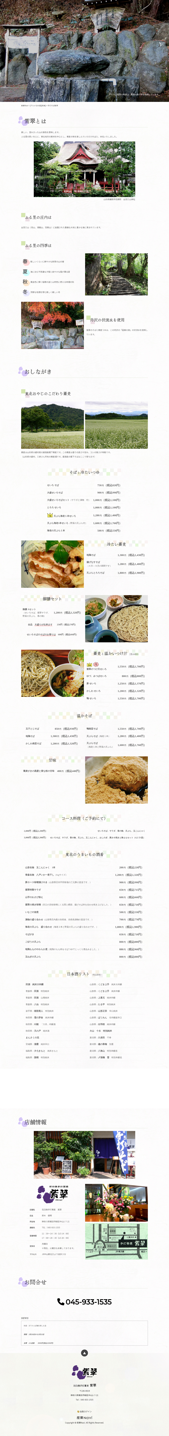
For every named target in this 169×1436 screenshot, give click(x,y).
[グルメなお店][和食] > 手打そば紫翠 (44, 105)
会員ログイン (86, 1411)
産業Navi (24, 105)
